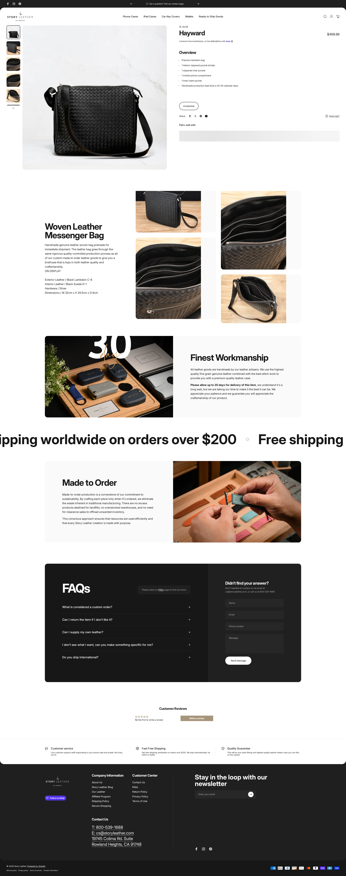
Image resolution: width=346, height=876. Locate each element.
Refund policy (12, 870)
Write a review (196, 718)
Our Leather (98, 791)
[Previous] (131, 4)
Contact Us (138, 782)
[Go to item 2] (13, 48)
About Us (97, 782)
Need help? (334, 116)
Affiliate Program (101, 796)
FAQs (160, 589)
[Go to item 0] (13, 32)
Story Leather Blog (102, 787)
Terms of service (36, 870)
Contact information (51, 870)
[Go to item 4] (13, 80)
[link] (112, 838)
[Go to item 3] (13, 64)
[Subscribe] (251, 794)
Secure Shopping (101, 805)
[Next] (198, 4)
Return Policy (139, 791)
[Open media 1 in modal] (94, 97)
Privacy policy (23, 870)
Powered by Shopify (36, 866)
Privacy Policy (140, 796)
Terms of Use (139, 801)
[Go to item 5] (13, 96)
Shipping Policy (100, 801)
